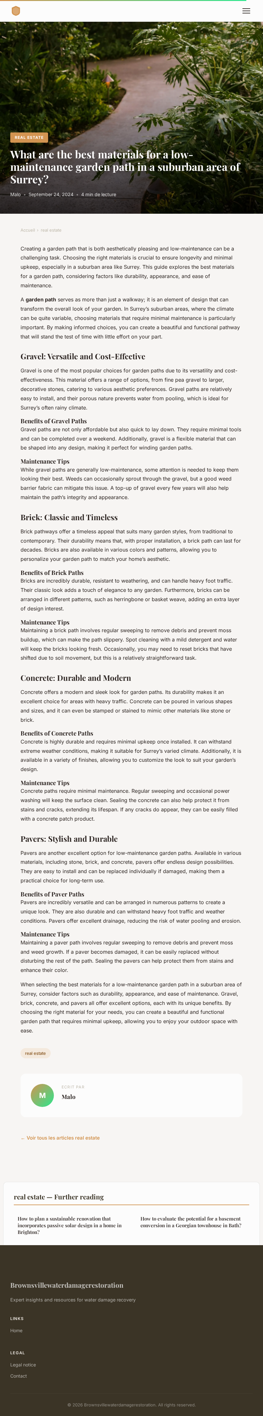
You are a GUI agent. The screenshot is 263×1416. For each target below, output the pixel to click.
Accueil (28, 230)
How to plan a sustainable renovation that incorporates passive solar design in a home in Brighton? (70, 1225)
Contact (18, 1376)
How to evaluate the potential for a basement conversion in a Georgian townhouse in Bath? (190, 1222)
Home (16, 1330)
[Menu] (246, 11)
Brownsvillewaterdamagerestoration (66, 1284)
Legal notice (23, 1364)
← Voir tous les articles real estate (60, 1138)
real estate (29, 137)
